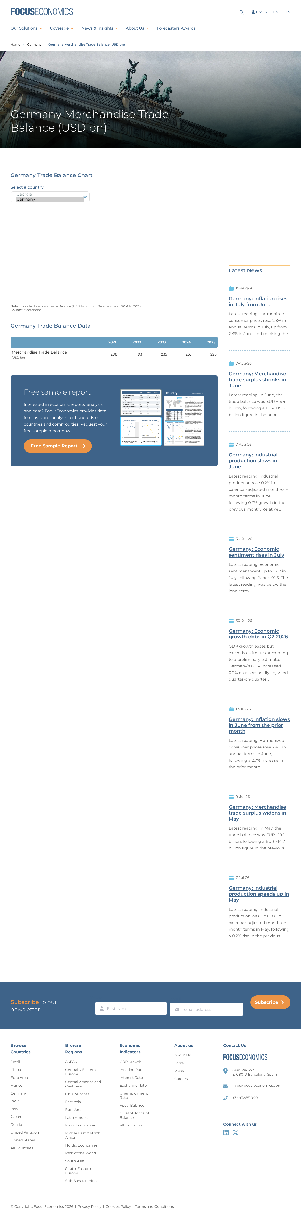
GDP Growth (131, 1062)
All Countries (22, 1148)
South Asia (74, 1161)
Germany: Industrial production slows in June (253, 461)
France (16, 1085)
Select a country (27, 187)
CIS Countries (77, 1094)
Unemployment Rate (134, 1095)
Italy (14, 1109)
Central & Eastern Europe (80, 1072)
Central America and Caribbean (83, 1084)
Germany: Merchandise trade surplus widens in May (257, 813)
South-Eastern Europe (78, 1171)
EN (276, 12)
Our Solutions (24, 28)
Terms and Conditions (154, 1206)
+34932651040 (245, 1098)
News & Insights (97, 28)
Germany (34, 44)
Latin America (77, 1117)
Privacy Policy (89, 1206)
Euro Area (19, 1078)
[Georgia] (50, 194)
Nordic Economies (81, 1145)
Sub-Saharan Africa (81, 1181)
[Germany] (50, 199)
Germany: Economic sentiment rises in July (256, 552)
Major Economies (80, 1125)
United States (23, 1140)
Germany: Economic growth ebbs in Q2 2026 (258, 634)
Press (179, 1071)
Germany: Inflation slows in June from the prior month (259, 725)
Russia (16, 1125)
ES (288, 12)
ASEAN (71, 1062)
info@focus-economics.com (257, 1085)
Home (15, 44)
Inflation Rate (132, 1070)
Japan (16, 1117)
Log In (261, 12)
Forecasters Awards (176, 28)
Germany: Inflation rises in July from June (258, 302)
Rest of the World (80, 1153)
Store (179, 1063)
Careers (181, 1079)
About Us (135, 28)
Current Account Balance (134, 1115)
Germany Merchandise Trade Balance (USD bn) (86, 44)
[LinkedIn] (226, 1132)
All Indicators (131, 1125)
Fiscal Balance (132, 1105)
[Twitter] (235, 1132)
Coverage (59, 28)
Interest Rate (131, 1078)
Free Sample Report (54, 445)
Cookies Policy (118, 1206)
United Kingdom (25, 1132)
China (16, 1070)
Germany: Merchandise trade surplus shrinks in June (257, 380)
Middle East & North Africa (82, 1135)
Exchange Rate (133, 1085)
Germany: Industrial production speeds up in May (259, 894)
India (15, 1101)
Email (175, 998)
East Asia (73, 1102)
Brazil (15, 1062)
